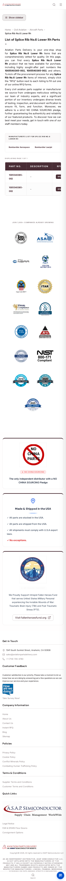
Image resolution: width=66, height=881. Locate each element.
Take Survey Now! (11, 698)
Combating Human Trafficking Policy (19, 766)
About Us (6, 718)
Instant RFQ (7, 727)
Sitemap (6, 736)
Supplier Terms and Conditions (17, 782)
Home (8, 29)
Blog (4, 732)
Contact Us (7, 723)
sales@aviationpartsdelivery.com (21, 654)
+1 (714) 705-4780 (14, 659)
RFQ (59, 177)
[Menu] (61, 4)
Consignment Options (12, 832)
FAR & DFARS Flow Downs (14, 828)
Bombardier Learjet (43, 147)
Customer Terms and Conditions (17, 786)
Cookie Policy (8, 757)
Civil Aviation (20, 29)
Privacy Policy (8, 752)
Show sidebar (16, 17)
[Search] (54, 4)
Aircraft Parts (36, 29)
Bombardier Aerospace (19, 147)
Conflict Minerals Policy (13, 761)
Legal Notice (8, 823)
